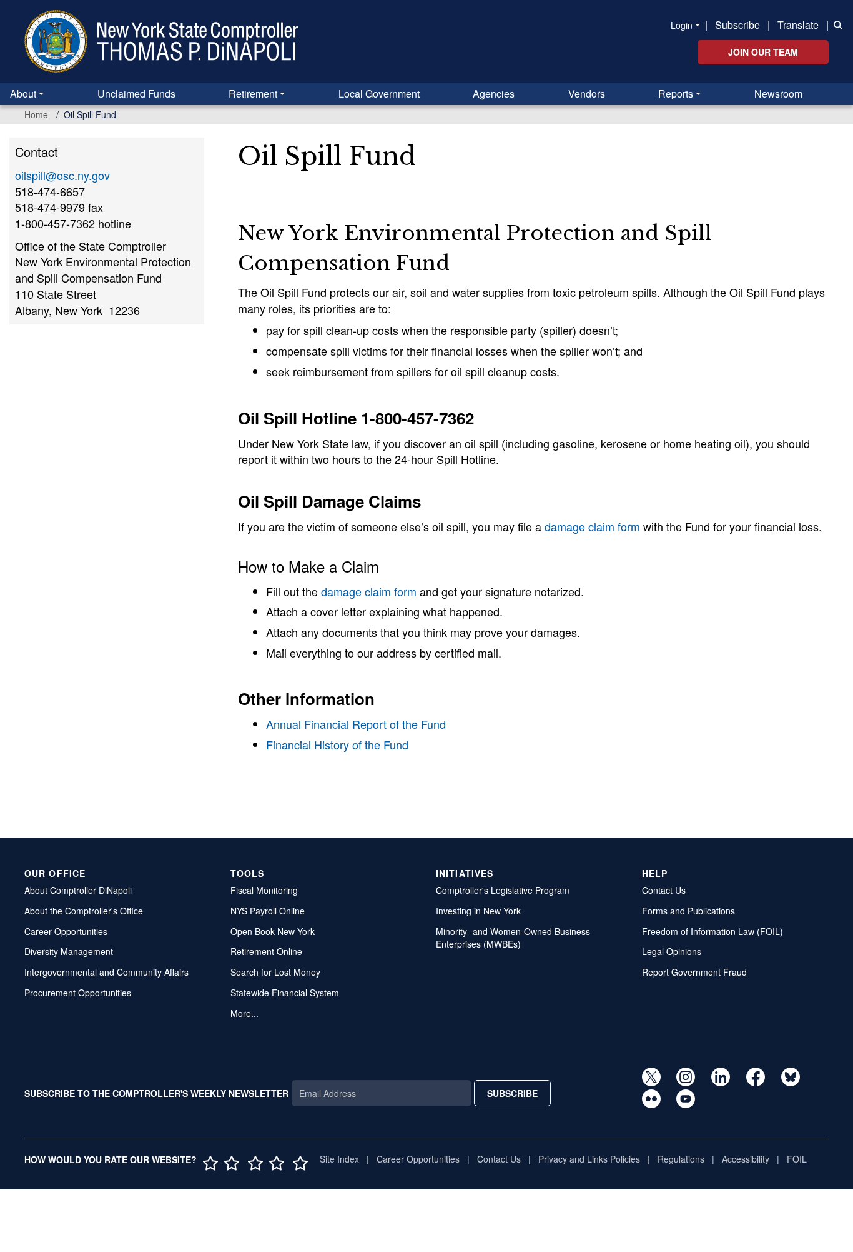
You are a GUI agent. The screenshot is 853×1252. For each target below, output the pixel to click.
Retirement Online (266, 951)
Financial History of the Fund (337, 744)
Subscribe (737, 25)
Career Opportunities (65, 931)
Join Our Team (763, 52)
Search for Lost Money (275, 972)
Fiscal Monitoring (264, 890)
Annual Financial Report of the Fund (356, 724)
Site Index (339, 1159)
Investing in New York (478, 910)
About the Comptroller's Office (83, 910)
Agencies (494, 93)
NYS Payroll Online (267, 910)
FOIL (797, 1159)
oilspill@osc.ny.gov (62, 175)
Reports (675, 93)
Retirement (253, 93)
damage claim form (592, 526)
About (23, 93)
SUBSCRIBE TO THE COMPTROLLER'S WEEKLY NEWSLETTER (156, 1093)
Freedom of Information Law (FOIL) (712, 931)
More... (244, 1013)
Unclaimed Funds (136, 93)
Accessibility (745, 1159)
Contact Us (664, 890)
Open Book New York (272, 931)
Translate (798, 25)
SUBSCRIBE (512, 1093)
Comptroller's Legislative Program (502, 890)
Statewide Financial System (284, 992)
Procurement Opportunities (77, 992)
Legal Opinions (671, 951)
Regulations (681, 1159)
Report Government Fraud (694, 972)
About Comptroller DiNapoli (78, 890)
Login (682, 25)
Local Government (379, 93)
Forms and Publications (688, 910)
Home (36, 114)
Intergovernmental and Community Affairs (106, 972)
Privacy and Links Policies (589, 1159)
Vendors (586, 93)
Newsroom (778, 93)
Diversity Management (68, 951)
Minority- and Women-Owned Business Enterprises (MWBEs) (513, 938)
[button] (835, 24)
